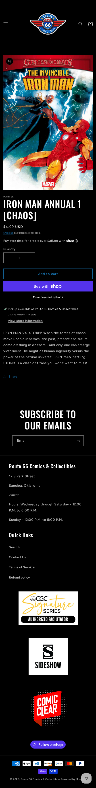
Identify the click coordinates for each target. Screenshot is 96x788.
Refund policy (19, 577)
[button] (5, 24)
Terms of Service (22, 567)
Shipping (8, 232)
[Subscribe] (78, 440)
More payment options (48, 297)
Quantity (9, 249)
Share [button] (12, 376)
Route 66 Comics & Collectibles (40, 779)
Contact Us (17, 557)
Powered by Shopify (73, 779)
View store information (25, 321)
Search (14, 547)
